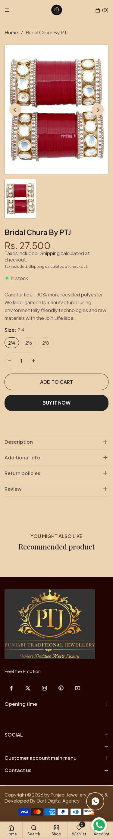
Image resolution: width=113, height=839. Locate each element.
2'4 (11, 343)
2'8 (45, 343)
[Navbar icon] (7, 10)
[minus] (9, 361)
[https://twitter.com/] (28, 688)
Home (11, 32)
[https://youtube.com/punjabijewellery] (77, 688)
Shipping (50, 253)
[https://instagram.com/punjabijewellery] (44, 688)
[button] (101, 10)
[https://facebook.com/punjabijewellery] (11, 688)
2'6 (28, 343)
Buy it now (56, 402)
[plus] (33, 361)
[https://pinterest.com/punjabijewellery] (61, 688)
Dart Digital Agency (58, 800)
